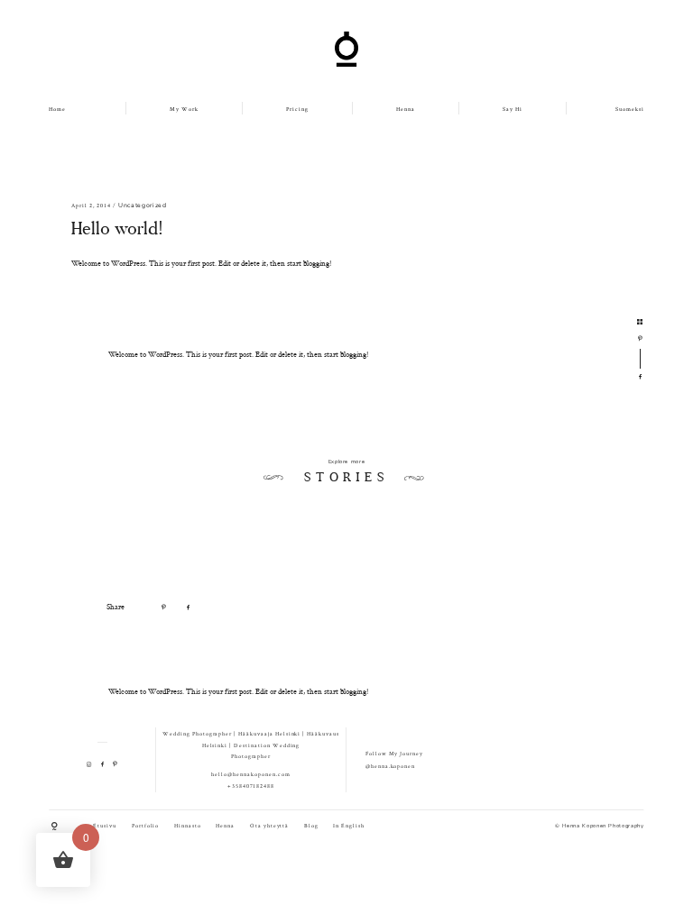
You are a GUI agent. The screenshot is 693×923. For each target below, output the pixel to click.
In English (349, 825)
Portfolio (146, 825)
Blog (311, 825)
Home (57, 109)
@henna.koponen (390, 766)
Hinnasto (187, 825)
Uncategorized (142, 205)
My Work (184, 109)
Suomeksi (629, 109)
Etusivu (104, 825)
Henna (405, 109)
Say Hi (512, 109)
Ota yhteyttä (270, 825)
